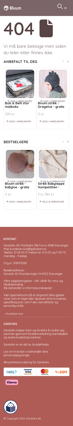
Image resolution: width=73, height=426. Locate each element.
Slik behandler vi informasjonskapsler (28, 288)
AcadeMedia (40, 344)
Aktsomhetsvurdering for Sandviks (26, 362)
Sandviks (9, 330)
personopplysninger (16, 355)
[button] (65, 8)
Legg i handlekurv (21, 101)
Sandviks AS (33, 418)
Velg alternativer (54, 181)
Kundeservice (14, 313)
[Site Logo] (12, 8)
